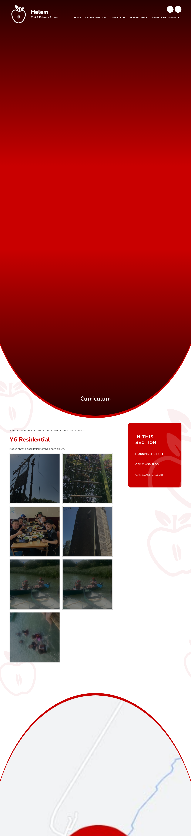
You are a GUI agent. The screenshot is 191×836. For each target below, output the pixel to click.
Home (12, 430)
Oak (56, 430)
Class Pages (43, 430)
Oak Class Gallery (72, 430)
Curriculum (26, 430)
